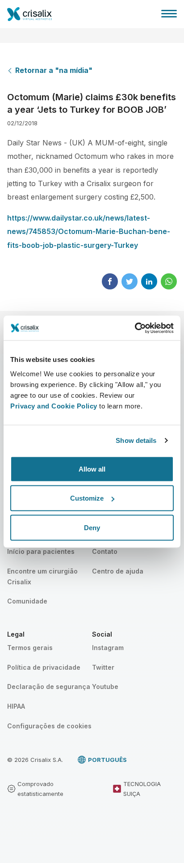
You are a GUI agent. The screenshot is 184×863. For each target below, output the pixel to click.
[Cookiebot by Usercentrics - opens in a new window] (135, 328)
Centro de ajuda (117, 571)
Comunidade (27, 601)
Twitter (103, 667)
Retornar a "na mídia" (53, 70)
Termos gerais (30, 647)
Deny (92, 527)
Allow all (92, 468)
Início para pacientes (41, 551)
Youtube (105, 686)
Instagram (108, 647)
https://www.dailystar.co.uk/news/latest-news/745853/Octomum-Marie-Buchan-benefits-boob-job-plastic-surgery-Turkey (88, 231)
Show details (136, 440)
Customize (87, 498)
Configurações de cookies (49, 726)
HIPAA (16, 706)
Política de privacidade (43, 667)
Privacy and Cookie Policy (53, 405)
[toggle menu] (169, 13)
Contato (104, 551)
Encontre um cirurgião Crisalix (42, 576)
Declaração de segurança (48, 686)
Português (107, 759)
